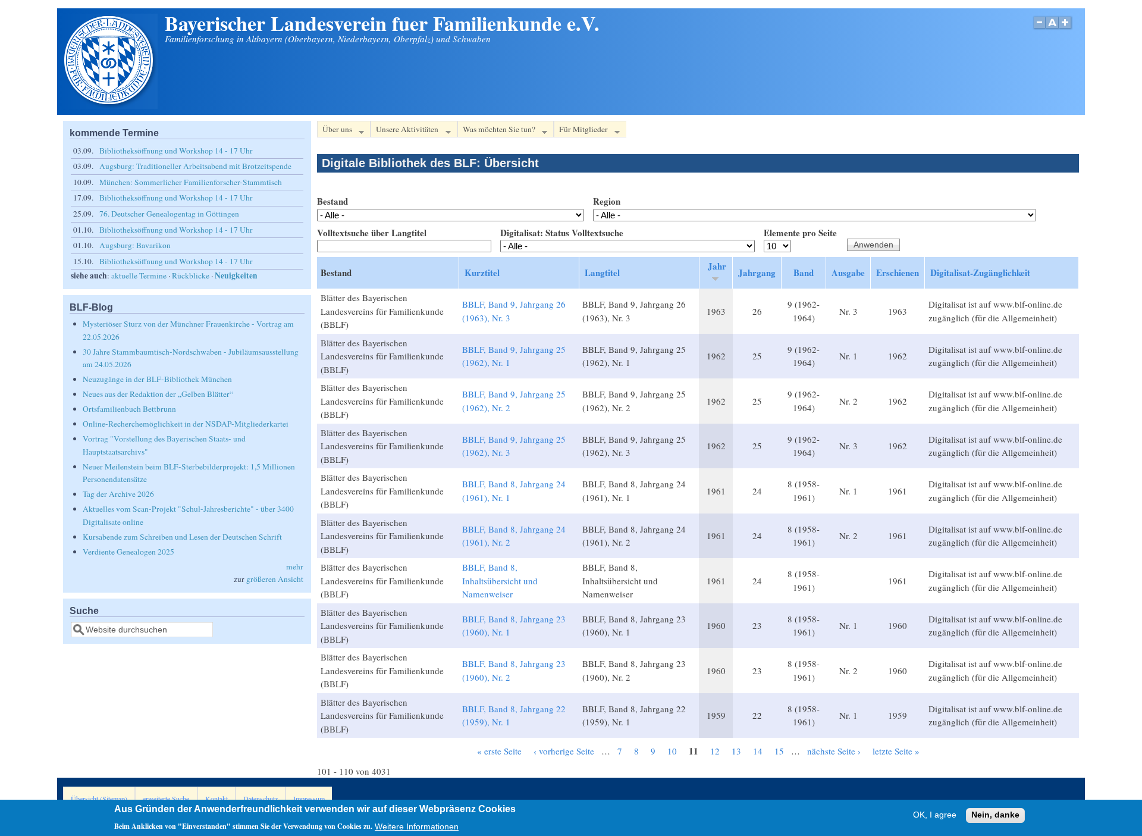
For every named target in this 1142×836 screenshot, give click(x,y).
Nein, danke (995, 815)
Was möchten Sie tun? (496, 131)
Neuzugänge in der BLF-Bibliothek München (157, 379)
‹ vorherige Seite (564, 751)
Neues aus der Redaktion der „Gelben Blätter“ (158, 394)
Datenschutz (260, 798)
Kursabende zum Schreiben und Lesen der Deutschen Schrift (182, 536)
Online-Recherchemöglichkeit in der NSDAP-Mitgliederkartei (185, 423)
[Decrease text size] (1039, 28)
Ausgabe (848, 272)
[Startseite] (110, 105)
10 (672, 751)
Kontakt (216, 798)
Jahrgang (757, 272)
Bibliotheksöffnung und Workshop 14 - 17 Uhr (176, 150)
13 (736, 751)
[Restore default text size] (1052, 28)
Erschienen (897, 272)
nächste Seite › (834, 751)
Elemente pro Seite (800, 232)
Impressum (309, 798)
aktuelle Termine (139, 275)
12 (715, 751)
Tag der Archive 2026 (118, 494)
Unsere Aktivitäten (404, 131)
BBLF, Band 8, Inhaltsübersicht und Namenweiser (500, 580)
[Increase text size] (1066, 28)
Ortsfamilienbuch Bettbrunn (129, 408)
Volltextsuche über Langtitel (371, 232)
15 (779, 751)
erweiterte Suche (166, 798)
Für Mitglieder (581, 131)
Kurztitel (482, 272)
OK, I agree (934, 815)
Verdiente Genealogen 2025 (128, 551)
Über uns (334, 131)
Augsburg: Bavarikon (135, 245)
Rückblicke (190, 275)
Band (803, 272)
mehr (294, 566)
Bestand (332, 201)
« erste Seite (499, 751)
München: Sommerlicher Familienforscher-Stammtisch (190, 182)
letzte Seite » (896, 751)
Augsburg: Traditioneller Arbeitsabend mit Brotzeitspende (195, 166)
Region (606, 201)
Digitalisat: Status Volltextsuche (561, 232)
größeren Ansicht (274, 579)
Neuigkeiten (236, 275)
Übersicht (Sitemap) (99, 798)
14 (758, 751)
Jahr (717, 266)
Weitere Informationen (417, 826)
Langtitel (602, 272)
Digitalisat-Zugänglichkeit (980, 272)
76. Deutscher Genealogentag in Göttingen (169, 213)
